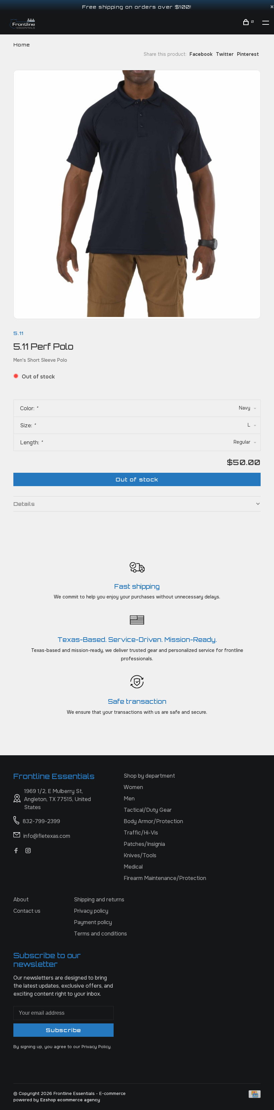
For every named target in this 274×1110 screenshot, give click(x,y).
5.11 (18, 333)
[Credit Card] (255, 1096)
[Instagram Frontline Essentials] (28, 851)
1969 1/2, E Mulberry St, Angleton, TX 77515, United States (57, 799)
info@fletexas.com (46, 836)
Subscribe (63, 1030)
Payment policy (93, 922)
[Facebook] (16, 851)
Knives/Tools (140, 855)
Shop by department (149, 775)
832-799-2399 (41, 821)
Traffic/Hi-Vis (141, 832)
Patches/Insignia (144, 844)
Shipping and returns (99, 899)
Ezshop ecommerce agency (70, 1100)
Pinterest (248, 54)
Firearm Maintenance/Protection (165, 878)
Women (133, 787)
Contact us (26, 910)
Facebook (201, 54)
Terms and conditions (100, 933)
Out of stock (137, 479)
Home (21, 44)
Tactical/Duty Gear (148, 809)
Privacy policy (91, 910)
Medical (133, 866)
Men (129, 798)
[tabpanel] (137, 193)
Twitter (225, 54)
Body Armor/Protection (153, 821)
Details (24, 504)
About (21, 899)
